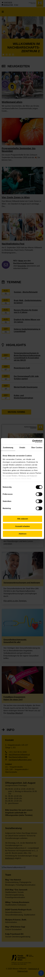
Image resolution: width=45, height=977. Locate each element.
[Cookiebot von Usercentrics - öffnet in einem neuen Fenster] (32, 441)
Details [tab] (22, 447)
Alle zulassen (22, 519)
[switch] (39, 494)
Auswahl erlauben (22, 526)
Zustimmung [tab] (8, 447)
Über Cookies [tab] (36, 447)
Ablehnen (22, 534)
